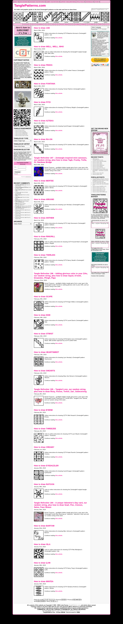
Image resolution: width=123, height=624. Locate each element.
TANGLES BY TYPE (21, 138)
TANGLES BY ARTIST (22, 144)
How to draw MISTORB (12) (100, 191)
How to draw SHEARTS (44, 371)
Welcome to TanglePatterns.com (98, 159)
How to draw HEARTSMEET (46, 352)
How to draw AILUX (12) (99, 190)
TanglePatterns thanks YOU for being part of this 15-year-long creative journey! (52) (101, 180)
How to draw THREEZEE (45, 429)
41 (75, 599)
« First (45, 599)
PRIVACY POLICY (75, 611)
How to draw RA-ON (43, 139)
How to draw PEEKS (43, 65)
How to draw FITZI (42, 102)
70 (41, 601)
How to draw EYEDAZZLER (46, 466)
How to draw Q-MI (42, 563)
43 (78, 599)
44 (80, 599)
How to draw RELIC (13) (99, 189)
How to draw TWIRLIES (44, 255)
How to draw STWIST (43, 334)
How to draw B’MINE (43, 410)
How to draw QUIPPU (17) (99, 186)
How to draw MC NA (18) (99, 182)
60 (39, 601)
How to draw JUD (42, 28)
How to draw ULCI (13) (99, 187)
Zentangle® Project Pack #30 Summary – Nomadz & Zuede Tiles (100, 170)
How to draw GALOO (98, 173)
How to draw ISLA (42, 544)
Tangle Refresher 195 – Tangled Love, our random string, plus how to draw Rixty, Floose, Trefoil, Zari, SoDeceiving (60, 390)
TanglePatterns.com (30, 5)
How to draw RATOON (44, 484)
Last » (56, 601)
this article (58, 37)
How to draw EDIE (42, 315)
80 (43, 601)
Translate (103, 29)
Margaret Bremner (20, 210)
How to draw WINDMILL (21, 132)
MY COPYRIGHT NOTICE (61, 611)
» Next (51, 601)
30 (65, 599)
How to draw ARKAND (44, 199)
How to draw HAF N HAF (21, 135)
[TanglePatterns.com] (61, 17)
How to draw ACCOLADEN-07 (22, 202)
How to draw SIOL (97, 162)
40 (73, 599)
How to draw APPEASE (21, 134)
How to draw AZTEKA (44, 121)
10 (62, 599)
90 (44, 601)
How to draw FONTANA (44, 84)
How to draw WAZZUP (98, 165)
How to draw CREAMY (44, 447)
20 (63, 599)
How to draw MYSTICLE (23, 208)
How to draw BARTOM (44, 526)
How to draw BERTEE (44, 181)
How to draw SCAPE (43, 296)
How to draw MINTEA (43, 581)
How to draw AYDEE (20, 131)
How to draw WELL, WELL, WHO (49, 46)
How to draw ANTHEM (44, 218)
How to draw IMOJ (97, 164)
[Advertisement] (23, 255)
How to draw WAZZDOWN (99, 161)
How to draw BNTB (26, 206)
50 (37, 601)
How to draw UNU (24, 199)
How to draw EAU (20, 130)
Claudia (17, 192)
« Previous (51, 599)
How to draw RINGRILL (44, 236)
